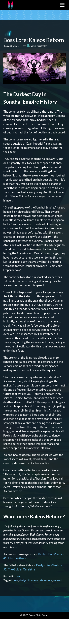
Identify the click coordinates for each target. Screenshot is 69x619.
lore (50, 580)
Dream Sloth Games (38, 615)
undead (57, 580)
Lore (17, 576)
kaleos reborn (39, 580)
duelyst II (24, 580)
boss (15, 580)
